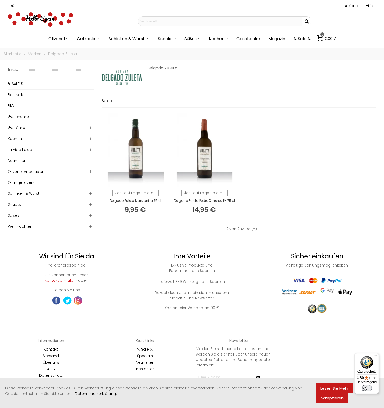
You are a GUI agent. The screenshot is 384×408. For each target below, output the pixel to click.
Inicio (13, 70)
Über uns (51, 362)
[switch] (367, 388)
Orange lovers (21, 182)
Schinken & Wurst (127, 39)
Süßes (190, 39)
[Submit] (258, 377)
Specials (145, 355)
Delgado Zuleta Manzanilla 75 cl (135, 200)
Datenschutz (51, 375)
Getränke (87, 39)
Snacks (165, 39)
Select (107, 100)
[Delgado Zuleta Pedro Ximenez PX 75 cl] (204, 150)
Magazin (276, 39)
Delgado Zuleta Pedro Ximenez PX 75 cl (204, 200)
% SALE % (16, 83)
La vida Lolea (20, 149)
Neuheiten (17, 160)
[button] (369, 5)
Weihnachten (20, 226)
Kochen (216, 39)
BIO (11, 105)
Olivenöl (56, 39)
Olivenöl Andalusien (26, 171)
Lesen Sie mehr (334, 388)
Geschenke (248, 39)
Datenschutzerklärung (95, 393)
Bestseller (17, 94)
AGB (51, 368)
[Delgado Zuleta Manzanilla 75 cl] (135, 150)
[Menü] (376, 356)
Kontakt (51, 349)
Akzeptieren (332, 398)
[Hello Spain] (40, 21)
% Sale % (302, 39)
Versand (51, 355)
